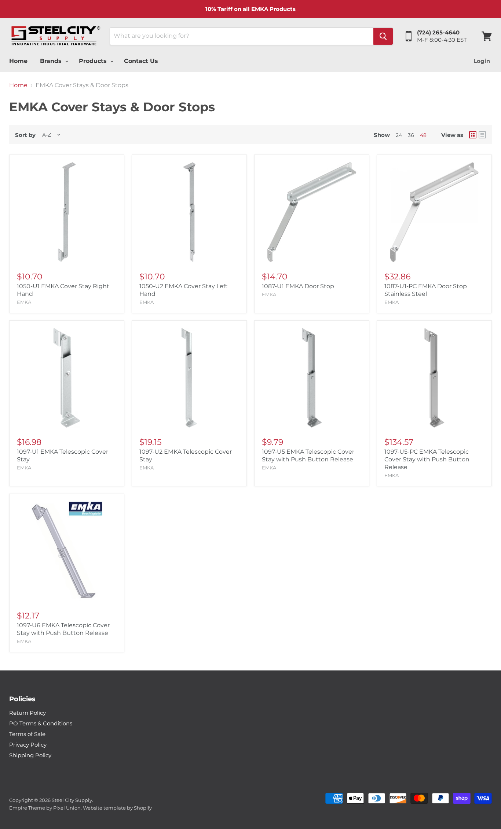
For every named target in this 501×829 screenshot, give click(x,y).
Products (94, 60)
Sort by (25, 135)
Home (18, 60)
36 (411, 135)
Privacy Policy (28, 744)
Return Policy (27, 712)
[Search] (383, 36)
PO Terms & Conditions (40, 723)
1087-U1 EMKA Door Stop (298, 286)
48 (423, 135)
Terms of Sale (27, 734)
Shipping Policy (30, 755)
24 (399, 135)
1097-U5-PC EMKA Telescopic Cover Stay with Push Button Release (426, 459)
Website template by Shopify (117, 808)
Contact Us (141, 60)
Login (481, 60)
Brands (51, 60)
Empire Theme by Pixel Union (45, 808)
